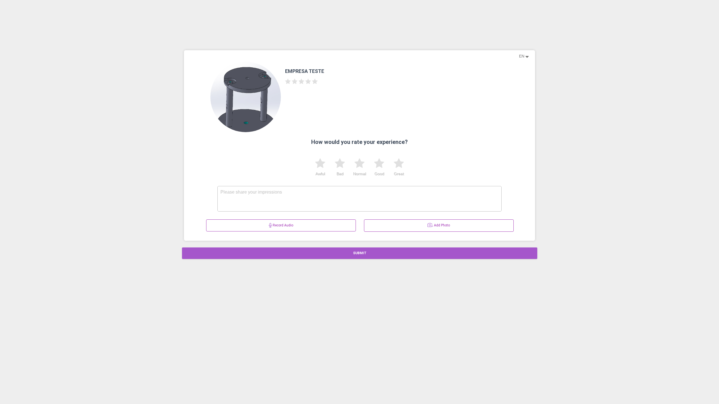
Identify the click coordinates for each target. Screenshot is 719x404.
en (522, 56)
